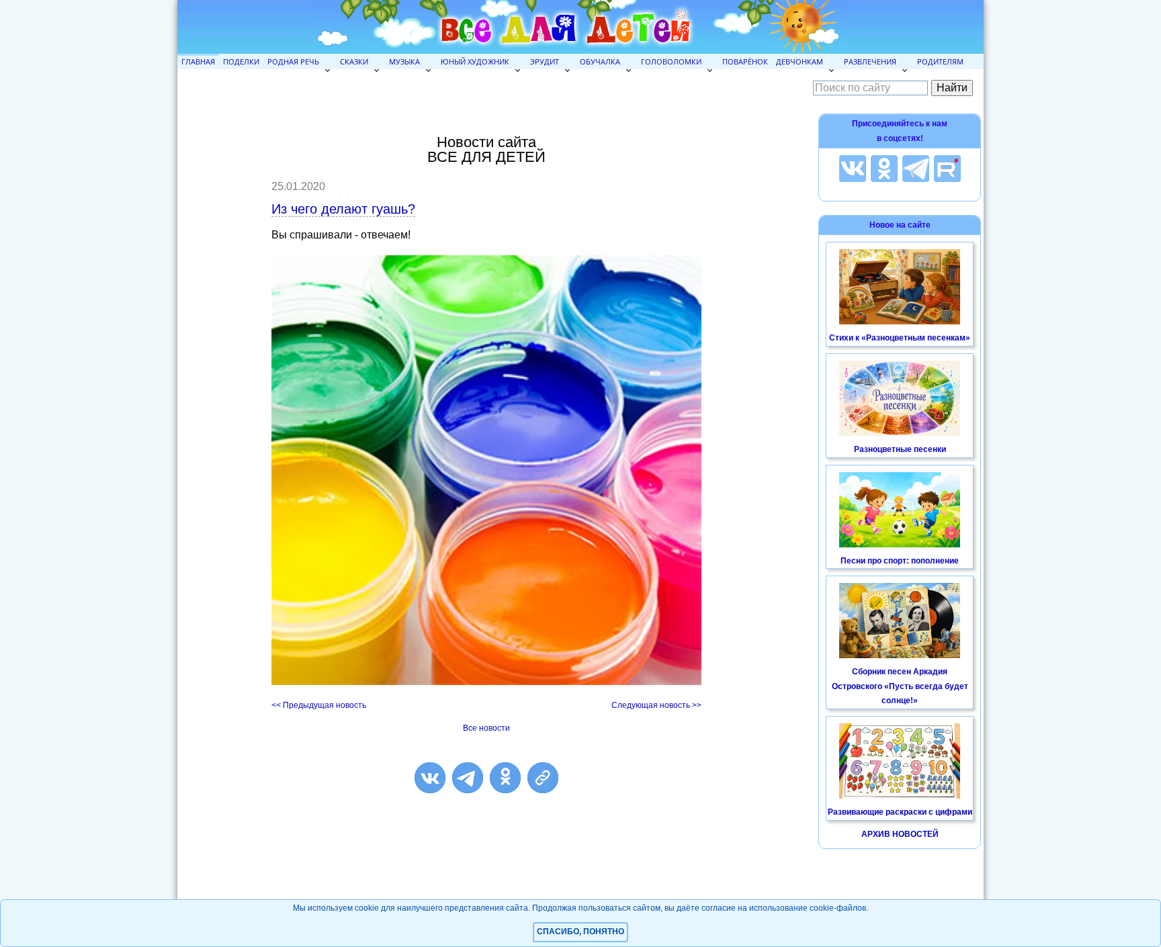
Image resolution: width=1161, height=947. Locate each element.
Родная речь (293, 61)
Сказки (354, 61)
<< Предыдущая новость (318, 705)
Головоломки (671, 61)
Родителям (940, 61)
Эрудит (544, 61)
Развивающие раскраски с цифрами (900, 812)
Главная (198, 61)
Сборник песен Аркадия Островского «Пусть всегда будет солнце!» (900, 686)
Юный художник (475, 61)
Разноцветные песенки (900, 449)
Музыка (404, 61)
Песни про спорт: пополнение (900, 561)
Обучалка (600, 61)
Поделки (241, 61)
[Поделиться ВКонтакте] (430, 777)
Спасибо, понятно (580, 931)
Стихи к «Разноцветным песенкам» (899, 338)
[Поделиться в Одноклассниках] (505, 777)
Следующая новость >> (656, 705)
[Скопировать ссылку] (542, 777)
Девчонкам (799, 61)
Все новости (486, 728)
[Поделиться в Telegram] (467, 777)
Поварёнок (745, 61)
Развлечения (870, 61)
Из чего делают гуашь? (343, 208)
